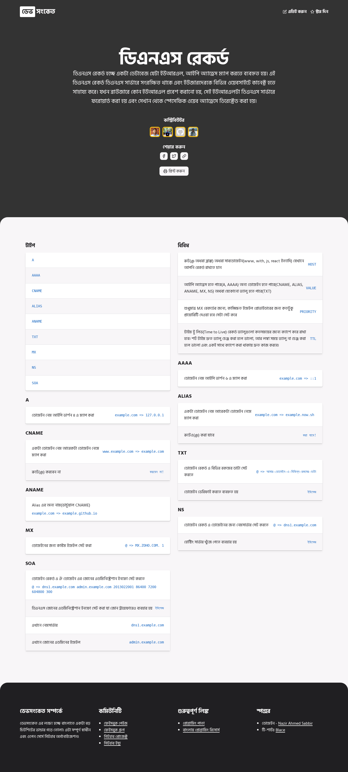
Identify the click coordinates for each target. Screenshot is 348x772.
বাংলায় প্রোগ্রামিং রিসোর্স (201, 730)
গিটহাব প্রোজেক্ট (116, 736)
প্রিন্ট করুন (177, 171)
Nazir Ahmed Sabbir (295, 723)
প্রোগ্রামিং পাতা (194, 723)
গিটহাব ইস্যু (112, 743)
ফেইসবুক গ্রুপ (114, 730)
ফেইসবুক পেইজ (115, 723)
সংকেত (38, 11)
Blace (280, 730)
